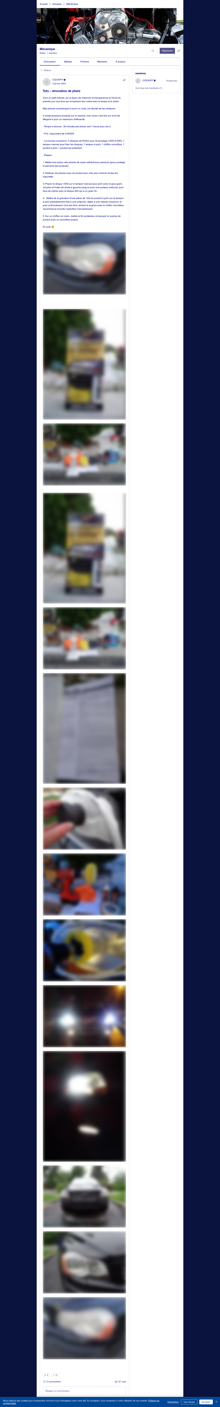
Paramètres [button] (173, 1401)
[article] (84, 737)
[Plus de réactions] (55, 1375)
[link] (50, 61)
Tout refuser (189, 1401)
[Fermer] (216, 1402)
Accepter (206, 1401)
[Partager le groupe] (178, 50)
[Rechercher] (153, 51)
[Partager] (124, 80)
